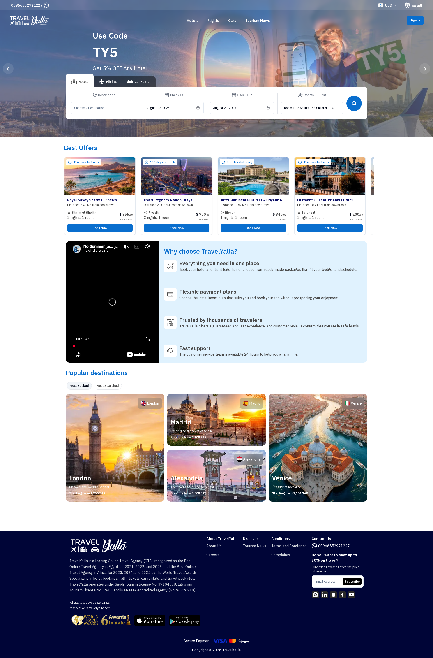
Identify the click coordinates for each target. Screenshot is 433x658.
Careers (212, 555)
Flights (213, 20)
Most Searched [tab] (108, 386)
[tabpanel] (216, 448)
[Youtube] (351, 594)
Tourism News (257, 20)
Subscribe (352, 581)
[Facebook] (342, 594)
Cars (232, 20)
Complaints (280, 555)
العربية (417, 5)
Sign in (415, 20)
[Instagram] (315, 594)
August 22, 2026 (158, 108)
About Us (214, 546)
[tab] (80, 80)
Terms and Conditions (288, 546)
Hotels (192, 20)
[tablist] (111, 83)
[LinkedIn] (324, 594)
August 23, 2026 (224, 108)
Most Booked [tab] (79, 386)
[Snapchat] (333, 594)
